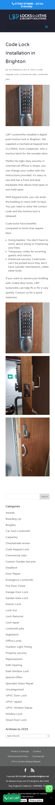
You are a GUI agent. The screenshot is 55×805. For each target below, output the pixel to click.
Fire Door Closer (16, 585)
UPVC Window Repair (19, 707)
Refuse (22, 800)
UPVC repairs (14, 701)
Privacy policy (36, 800)
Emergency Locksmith (19, 579)
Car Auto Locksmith (18, 531)
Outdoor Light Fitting (19, 646)
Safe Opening (14, 665)
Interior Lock (13, 604)
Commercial (38, 756)
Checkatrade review (18, 543)
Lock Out (11, 610)
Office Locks (14, 640)
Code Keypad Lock (17, 549)
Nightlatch (12, 634)
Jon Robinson (15, 69)
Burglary (11, 525)
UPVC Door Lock (16, 695)
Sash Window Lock (17, 671)
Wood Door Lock (16, 720)
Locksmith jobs (15, 628)
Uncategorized (15, 689)
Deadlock (11, 567)
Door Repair (13, 573)
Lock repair (12, 622)
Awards (10, 512)
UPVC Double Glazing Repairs (25, 761)
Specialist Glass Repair (19, 683)
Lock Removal (14, 616)
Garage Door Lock (17, 592)
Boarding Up (13, 519)
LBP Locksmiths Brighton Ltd (36, 776)
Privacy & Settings (20, 751)
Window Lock (14, 714)
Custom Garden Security (21, 561)
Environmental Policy (18, 756)
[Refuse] (51, 797)
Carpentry (12, 537)
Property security (16, 653)
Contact (37, 751)
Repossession (14, 659)
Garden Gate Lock (17, 598)
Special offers (14, 677)
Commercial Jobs (28, 74)
